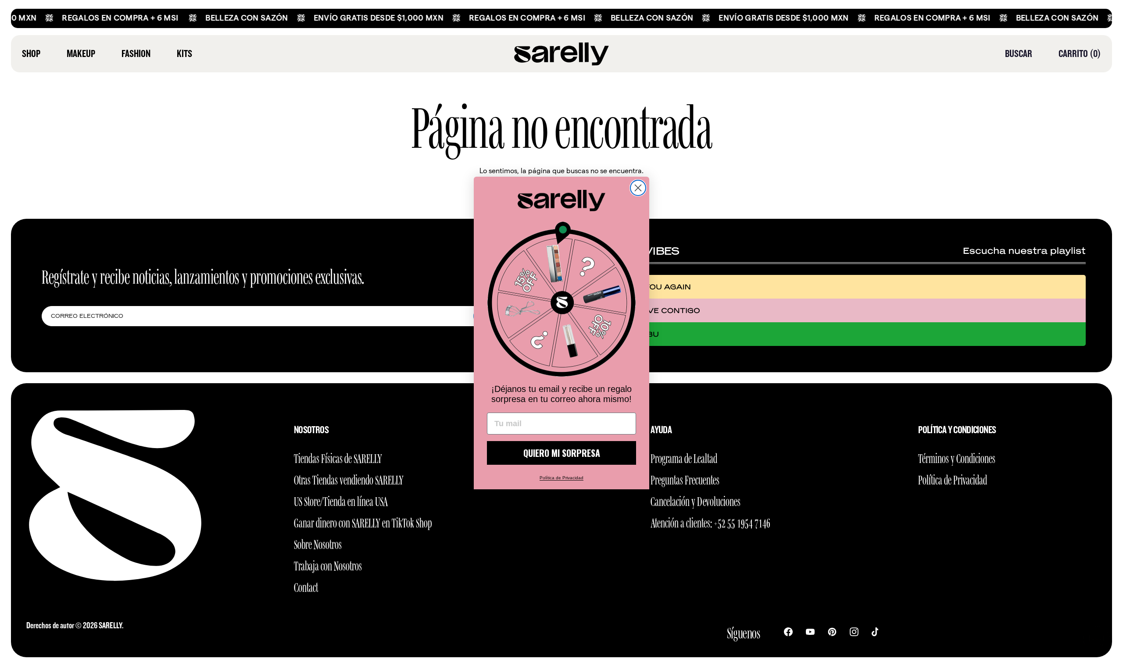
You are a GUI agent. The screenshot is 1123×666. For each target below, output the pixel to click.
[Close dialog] (638, 188)
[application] (1096, 639)
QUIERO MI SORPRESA (561, 452)
